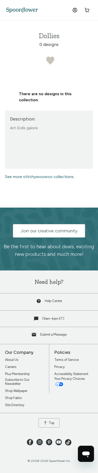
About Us (11, 360)
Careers (10, 367)
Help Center (53, 301)
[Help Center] (39, 302)
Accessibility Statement (71, 374)
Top (51, 423)
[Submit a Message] (34, 335)
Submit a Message (53, 334)
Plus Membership (17, 374)
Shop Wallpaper (16, 391)
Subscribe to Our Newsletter (17, 382)
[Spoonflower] (22, 10)
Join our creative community (49, 231)
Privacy (59, 367)
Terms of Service (66, 360)
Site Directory (14, 405)
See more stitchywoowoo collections (39, 176)
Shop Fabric (13, 398)
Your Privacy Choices (69, 379)
